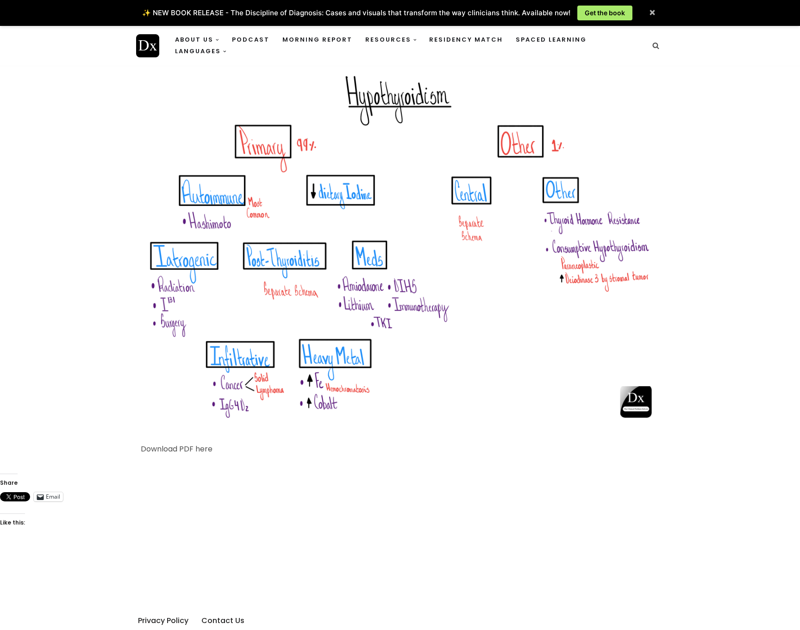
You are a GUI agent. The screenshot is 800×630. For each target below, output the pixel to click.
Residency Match (466, 39)
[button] (217, 40)
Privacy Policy (163, 620)
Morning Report (317, 39)
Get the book (605, 13)
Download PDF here (176, 449)
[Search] (655, 45)
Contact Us (222, 620)
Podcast (250, 39)
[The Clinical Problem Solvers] (147, 45)
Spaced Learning (551, 39)
